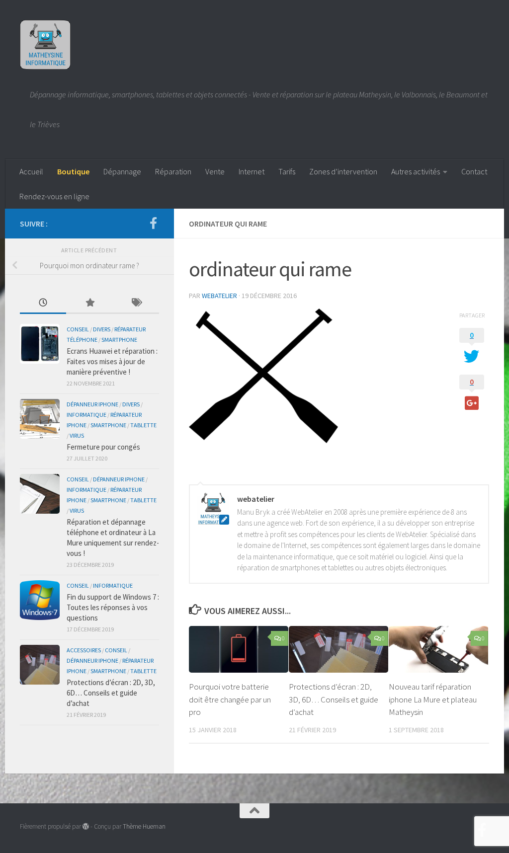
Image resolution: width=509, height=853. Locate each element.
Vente (215, 171)
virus (77, 435)
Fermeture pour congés (103, 447)
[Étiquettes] (136, 303)
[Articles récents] (43, 303)
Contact (474, 171)
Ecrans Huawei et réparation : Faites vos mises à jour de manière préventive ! (112, 361)
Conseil (78, 329)
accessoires (84, 650)
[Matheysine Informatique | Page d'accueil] (45, 45)
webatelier (219, 295)
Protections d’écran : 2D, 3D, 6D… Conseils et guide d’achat (333, 699)
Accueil (31, 171)
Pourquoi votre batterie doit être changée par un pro (230, 699)
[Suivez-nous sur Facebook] (153, 223)
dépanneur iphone (92, 404)
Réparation (173, 171)
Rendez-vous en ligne (54, 196)
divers (101, 329)
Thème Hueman (144, 826)
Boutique (73, 171)
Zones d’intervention (343, 171)
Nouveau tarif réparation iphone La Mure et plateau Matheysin (433, 699)
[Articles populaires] (89, 303)
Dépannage (122, 171)
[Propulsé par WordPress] (86, 826)
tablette (143, 425)
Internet (251, 171)
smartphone (119, 339)
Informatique (86, 414)
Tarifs (286, 171)
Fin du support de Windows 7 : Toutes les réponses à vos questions (113, 607)
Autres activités (415, 171)
